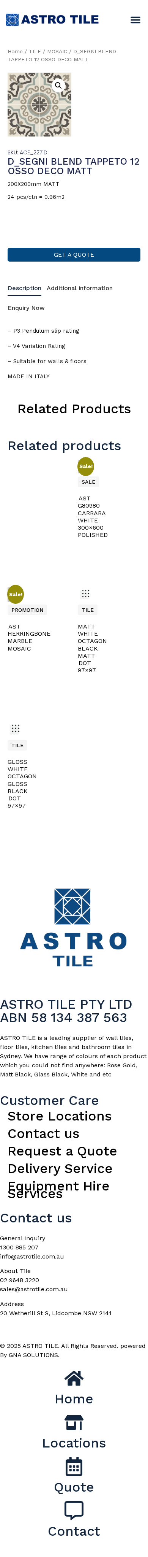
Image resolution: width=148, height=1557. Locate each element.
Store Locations (60, 1116)
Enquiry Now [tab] (26, 307)
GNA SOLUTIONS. (34, 1355)
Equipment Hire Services (59, 1189)
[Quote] (74, 1466)
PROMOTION (27, 610)
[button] (135, 20)
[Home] (74, 1378)
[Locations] (74, 1422)
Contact (74, 1531)
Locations (74, 1443)
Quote (74, 1487)
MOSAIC (57, 51)
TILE (35, 51)
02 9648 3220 (19, 1280)
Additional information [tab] (80, 288)
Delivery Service (60, 1168)
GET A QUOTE (74, 254)
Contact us (43, 1133)
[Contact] (74, 1510)
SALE (88, 482)
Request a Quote (62, 1151)
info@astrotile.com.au (32, 1256)
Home (15, 51)
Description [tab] (24, 288)
